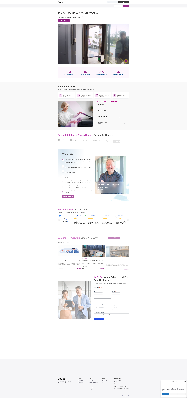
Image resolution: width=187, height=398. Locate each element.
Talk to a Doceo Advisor (106, 385)
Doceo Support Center (123, 2)
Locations (91, 387)
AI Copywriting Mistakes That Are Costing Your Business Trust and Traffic (69, 260)
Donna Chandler (121, 215)
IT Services (115, 305)
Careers (90, 384)
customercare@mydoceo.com (120, 384)
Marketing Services (89, 5)
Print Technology (68, 5)
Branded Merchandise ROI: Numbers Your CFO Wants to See (93, 260)
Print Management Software (100, 308)
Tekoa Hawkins (107, 215)
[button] (185, 381)
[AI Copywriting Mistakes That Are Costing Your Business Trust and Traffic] (69, 251)
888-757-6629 (117, 383)
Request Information (105, 384)
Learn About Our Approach (68, 196)
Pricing (97, 5)
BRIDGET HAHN (80, 215)
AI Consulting (115, 307)
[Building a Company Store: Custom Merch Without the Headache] (117, 251)
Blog (102, 382)
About (111, 5)
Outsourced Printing (79, 5)
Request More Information (114, 236)
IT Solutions (60, 5)
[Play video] (126, 61)
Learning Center (104, 5)
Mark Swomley (93, 215)
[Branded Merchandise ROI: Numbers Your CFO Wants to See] (93, 251)
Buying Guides (85, 257)
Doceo (63, 215)
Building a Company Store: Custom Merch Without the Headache (117, 260)
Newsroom (91, 385)
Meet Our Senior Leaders (93, 382)
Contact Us (91, 389)
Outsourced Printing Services (100, 307)
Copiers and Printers (99, 305)
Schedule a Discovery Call (64, 20)
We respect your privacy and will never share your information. (103, 314)
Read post (78, 268)
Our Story (91, 380)
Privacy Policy (67, 395)
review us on (64, 221)
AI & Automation (61, 257)
